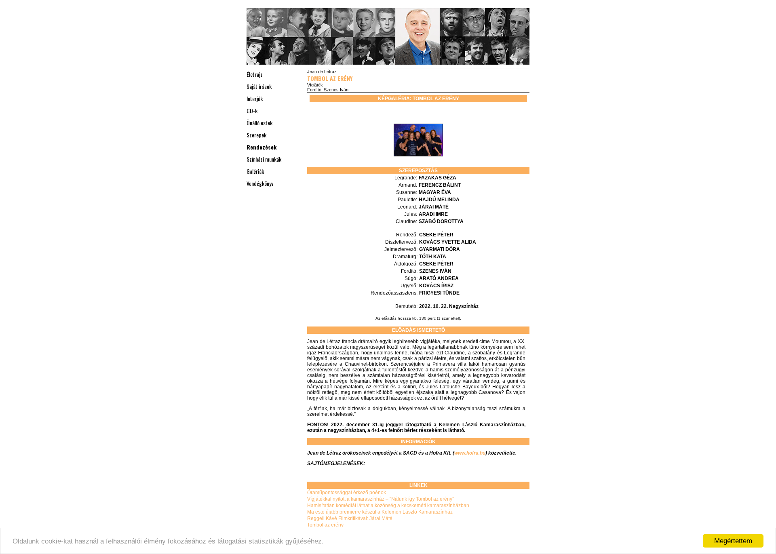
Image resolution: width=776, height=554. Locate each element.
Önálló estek (259, 122)
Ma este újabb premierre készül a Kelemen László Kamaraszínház (380, 512)
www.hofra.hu (469, 453)
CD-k (252, 110)
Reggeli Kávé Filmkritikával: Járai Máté (349, 518)
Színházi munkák (264, 159)
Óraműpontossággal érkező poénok (346, 492)
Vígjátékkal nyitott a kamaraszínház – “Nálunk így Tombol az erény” (380, 499)
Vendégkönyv (260, 183)
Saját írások (259, 86)
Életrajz (255, 74)
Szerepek (256, 135)
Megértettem (733, 541)
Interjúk (255, 98)
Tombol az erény (329, 78)
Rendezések (261, 147)
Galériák (255, 171)
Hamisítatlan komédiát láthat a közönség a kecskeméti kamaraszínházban (388, 505)
